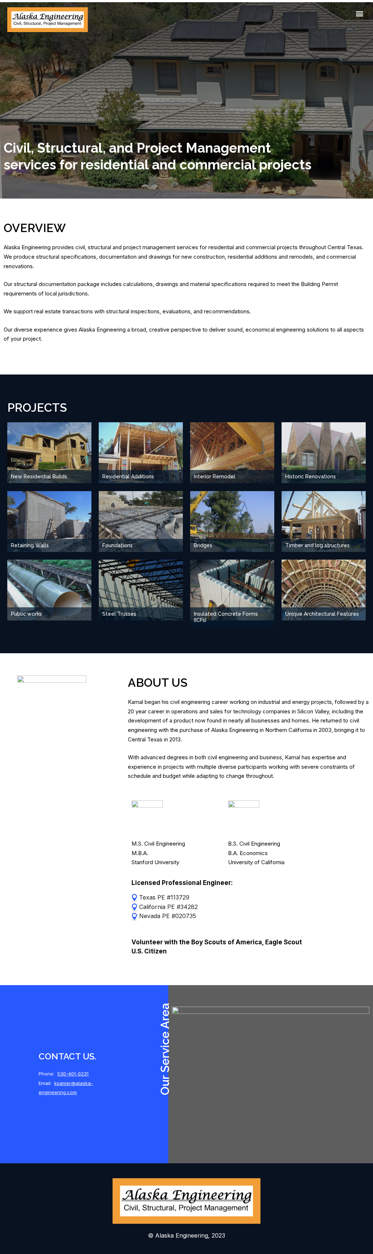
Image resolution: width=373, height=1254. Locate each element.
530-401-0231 (73, 1074)
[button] (360, 13)
